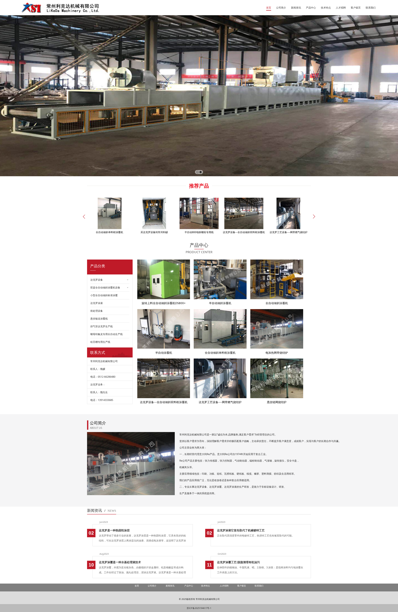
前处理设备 (96, 311)
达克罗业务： (97, 384)
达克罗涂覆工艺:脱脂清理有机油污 (238, 562)
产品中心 (311, 7)
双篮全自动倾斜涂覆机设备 (105, 287)
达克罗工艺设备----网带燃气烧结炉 (220, 402)
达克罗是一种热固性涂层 (114, 530)
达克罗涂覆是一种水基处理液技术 (120, 562)
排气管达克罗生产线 (101, 326)
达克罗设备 (96, 279)
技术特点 (326, 7)
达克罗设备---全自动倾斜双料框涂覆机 (163, 402)
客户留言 (356, 7)
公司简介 (281, 7)
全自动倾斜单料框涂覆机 (220, 352)
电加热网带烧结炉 (277, 352)
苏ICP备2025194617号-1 (199, 608)
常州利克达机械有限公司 (104, 361)
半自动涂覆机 (163, 352)
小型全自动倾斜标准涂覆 (104, 295)
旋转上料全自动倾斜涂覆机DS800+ (164, 303)
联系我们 (371, 7)
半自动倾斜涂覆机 (220, 303)
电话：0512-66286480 (102, 376)
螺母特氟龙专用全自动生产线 (106, 334)
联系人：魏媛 (97, 369)
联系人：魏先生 (99, 392)
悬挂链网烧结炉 (277, 402)
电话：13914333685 (101, 400)
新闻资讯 (296, 7)
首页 (268, 7)
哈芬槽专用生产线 (100, 342)
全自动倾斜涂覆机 (277, 303)
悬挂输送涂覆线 (99, 318)
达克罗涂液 (96, 303)
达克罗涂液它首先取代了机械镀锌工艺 (241, 530)
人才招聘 (341, 7)
